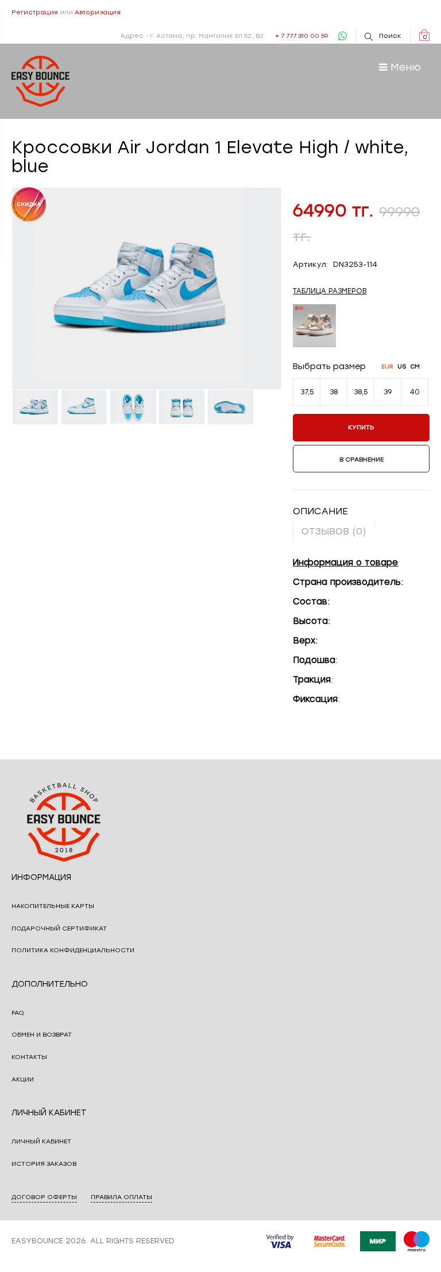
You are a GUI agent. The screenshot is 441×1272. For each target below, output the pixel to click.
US (401, 366)
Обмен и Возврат (41, 1034)
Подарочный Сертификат (59, 928)
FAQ (17, 1013)
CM (415, 366)
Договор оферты (44, 1197)
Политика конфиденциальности (72, 950)
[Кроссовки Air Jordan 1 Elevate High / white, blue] (35, 407)
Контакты (29, 1057)
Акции (22, 1079)
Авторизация (98, 12)
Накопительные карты (52, 906)
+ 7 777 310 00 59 (301, 36)
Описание (320, 511)
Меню (404, 67)
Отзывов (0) (333, 531)
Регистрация (34, 12)
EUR (387, 366)
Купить (361, 427)
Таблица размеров (329, 291)
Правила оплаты (121, 1197)
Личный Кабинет (41, 1141)
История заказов (43, 1164)
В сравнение (361, 459)
